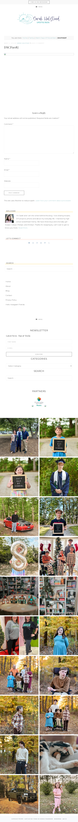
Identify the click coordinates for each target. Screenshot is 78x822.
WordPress (57, 819)
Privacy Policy (11, 300)
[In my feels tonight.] (59, 477)
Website (7, 181)
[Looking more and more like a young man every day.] (59, 675)
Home (24, 38)
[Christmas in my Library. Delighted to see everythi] (59, 596)
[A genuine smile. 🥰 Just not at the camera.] (19, 715)
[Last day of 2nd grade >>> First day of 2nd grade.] (19, 477)
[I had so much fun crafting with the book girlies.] (19, 596)
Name (7, 159)
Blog (7, 291)
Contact (9, 295)
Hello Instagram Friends (15, 305)
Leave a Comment (37, 43)
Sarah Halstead (39, 19)
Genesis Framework (46, 819)
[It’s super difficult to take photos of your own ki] (59, 715)
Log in (64, 819)
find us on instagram (39, 2)
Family (31, 38)
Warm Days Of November (46, 38)
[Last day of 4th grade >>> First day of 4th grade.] (59, 437)
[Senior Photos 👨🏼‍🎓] (19, 516)
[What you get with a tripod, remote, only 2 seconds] (19, 675)
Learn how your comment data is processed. (53, 201)
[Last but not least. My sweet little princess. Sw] (59, 635)
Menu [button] (40, 6)
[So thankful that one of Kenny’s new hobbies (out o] (19, 794)
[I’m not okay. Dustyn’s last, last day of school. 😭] (59, 516)
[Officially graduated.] (19, 437)
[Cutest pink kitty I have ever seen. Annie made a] (59, 794)
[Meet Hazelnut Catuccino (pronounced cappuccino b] (59, 754)
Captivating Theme (30, 819)
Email (6, 170)
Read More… (23, 228)
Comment (8, 124)
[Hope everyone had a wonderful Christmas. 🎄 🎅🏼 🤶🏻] (59, 556)
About (8, 286)
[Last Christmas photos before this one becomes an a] (19, 754)
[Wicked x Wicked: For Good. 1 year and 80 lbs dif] (19, 635)
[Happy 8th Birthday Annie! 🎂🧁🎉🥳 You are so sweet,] (19, 556)
